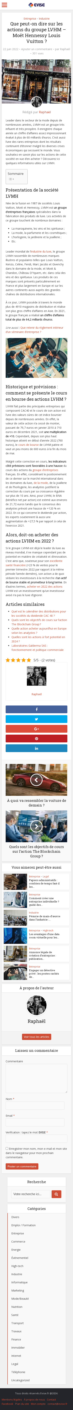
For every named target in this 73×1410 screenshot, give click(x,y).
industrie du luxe (41, 251)
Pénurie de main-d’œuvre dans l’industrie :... (44, 917)
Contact (51, 1399)
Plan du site (22, 1404)
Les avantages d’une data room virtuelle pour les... (44, 935)
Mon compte (38, 1404)
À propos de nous (34, 1399)
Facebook (7, 1404)
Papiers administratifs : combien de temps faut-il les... (44, 883)
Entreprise (30, 18)
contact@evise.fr (57, 1404)
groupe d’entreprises (45, 470)
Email (10, 1115)
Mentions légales (12, 1399)
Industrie (44, 18)
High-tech (48, 930)
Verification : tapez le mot (27, 1132)
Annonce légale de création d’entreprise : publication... (42, 955)
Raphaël (65, 49)
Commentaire (14, 1061)
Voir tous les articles (36, 1037)
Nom (10, 1099)
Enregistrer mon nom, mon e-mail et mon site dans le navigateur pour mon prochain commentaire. (36, 1153)
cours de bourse (28, 445)
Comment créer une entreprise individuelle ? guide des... (44, 901)
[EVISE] (36, 4)
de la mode (41, 483)
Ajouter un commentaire (36, 49)
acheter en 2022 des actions (44, 586)
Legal (46, 876)
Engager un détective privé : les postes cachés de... (44, 973)
